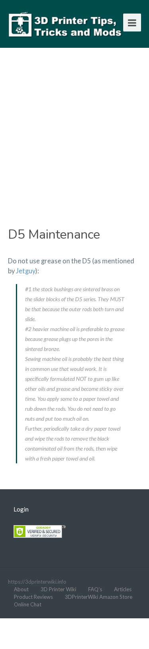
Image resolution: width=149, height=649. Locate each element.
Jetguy (25, 271)
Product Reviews (33, 597)
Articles (123, 589)
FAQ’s (95, 589)
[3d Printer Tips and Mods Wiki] (65, 23)
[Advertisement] (74, 132)
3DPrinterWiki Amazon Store (98, 597)
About (21, 589)
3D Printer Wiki (58, 589)
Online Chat (27, 604)
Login (21, 509)
